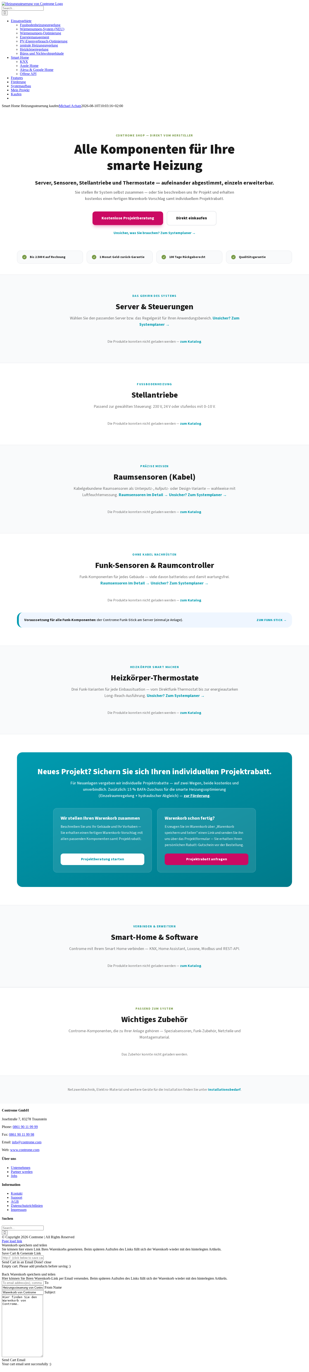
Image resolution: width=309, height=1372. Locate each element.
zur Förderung (196, 796)
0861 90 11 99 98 (21, 1134)
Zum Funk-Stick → (272, 620)
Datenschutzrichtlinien (27, 1206)
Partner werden (22, 1172)
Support (16, 1197)
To (46, 1283)
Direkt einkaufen (191, 218)
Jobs (14, 1176)
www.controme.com (24, 1150)
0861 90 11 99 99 (25, 1127)
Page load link (12, 1241)
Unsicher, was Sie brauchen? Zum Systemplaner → (155, 232)
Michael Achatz (70, 106)
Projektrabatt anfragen (206, 859)
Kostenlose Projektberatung (128, 218)
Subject (50, 1292)
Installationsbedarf (224, 1089)
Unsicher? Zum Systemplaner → (198, 495)
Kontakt (16, 1193)
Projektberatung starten (102, 859)
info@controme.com (26, 1142)
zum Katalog (190, 341)
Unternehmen (20, 1168)
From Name (53, 1287)
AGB (15, 1201)
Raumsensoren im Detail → (143, 495)
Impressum (18, 1210)
